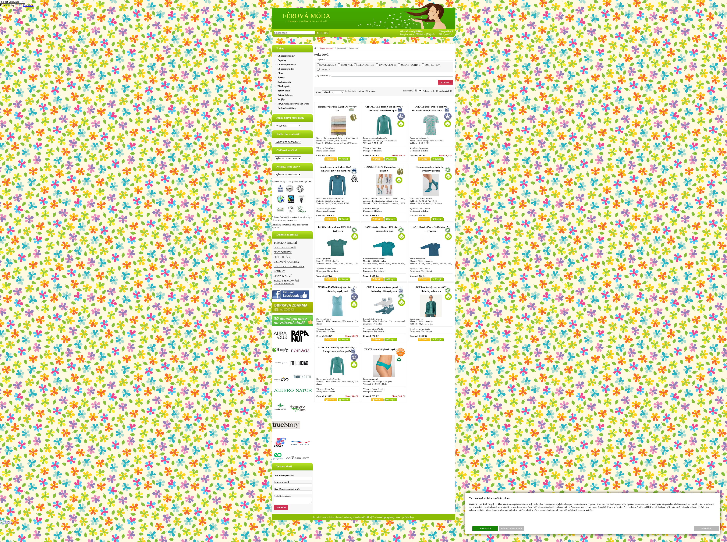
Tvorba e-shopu (379, 517)
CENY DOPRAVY (283, 252)
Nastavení (706, 529)
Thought (326, 69)
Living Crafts (387, 65)
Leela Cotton (365, 65)
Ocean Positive (410, 65)
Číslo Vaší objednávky (284, 475)
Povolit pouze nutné (511, 529)
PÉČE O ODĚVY (282, 257)
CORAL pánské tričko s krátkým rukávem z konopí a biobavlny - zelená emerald (430, 110)
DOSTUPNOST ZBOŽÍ (285, 247)
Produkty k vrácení (282, 496)
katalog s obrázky (356, 91)
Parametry (325, 75)
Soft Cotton (432, 65)
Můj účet (431, 34)
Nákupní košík (446, 31)
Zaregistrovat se (407, 34)
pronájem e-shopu (396, 517)
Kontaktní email (281, 482)
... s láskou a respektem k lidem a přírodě (306, 20)
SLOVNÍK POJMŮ (283, 276)
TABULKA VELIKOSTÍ (285, 243)
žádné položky (445, 34)
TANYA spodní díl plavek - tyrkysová (382, 349)
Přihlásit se (421, 34)
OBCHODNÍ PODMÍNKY (286, 261)
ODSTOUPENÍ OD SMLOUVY (289, 266)
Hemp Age (347, 65)
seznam (372, 91)
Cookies (367, 517)
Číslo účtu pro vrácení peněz (287, 489)
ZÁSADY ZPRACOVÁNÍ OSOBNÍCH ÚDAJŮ (286, 282)
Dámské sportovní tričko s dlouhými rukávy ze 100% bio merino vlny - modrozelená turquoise (337, 171)
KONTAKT (279, 271)
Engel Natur (328, 65)
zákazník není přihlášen (411, 31)
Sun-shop (409, 517)
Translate (28, 5)
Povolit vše (485, 529)
